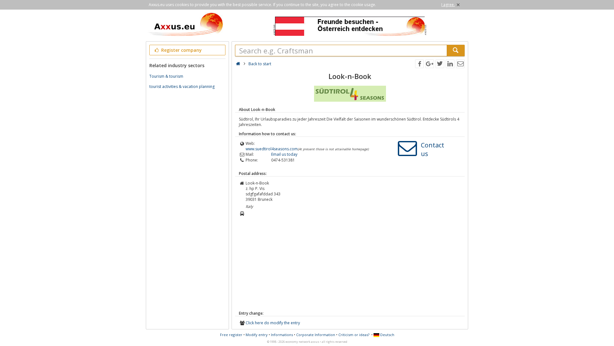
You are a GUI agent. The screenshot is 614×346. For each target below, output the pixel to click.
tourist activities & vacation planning (182, 86)
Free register (231, 334)
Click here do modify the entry (273, 323)
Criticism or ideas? (353, 334)
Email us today (284, 154)
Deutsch (386, 334)
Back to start (259, 64)
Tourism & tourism (166, 76)
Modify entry (257, 334)
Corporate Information (315, 334)
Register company (181, 50)
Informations (282, 334)
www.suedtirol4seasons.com (272, 149)
